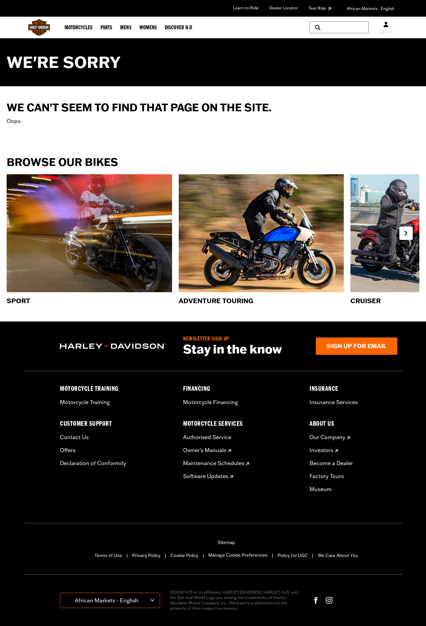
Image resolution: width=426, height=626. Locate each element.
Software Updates (205, 476)
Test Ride (317, 8)
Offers (68, 450)
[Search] (339, 27)
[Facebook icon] (316, 600)
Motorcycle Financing (210, 402)
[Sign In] (386, 27)
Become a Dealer (331, 463)
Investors (321, 450)
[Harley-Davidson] (116, 346)
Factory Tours (327, 476)
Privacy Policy (146, 555)
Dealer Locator (283, 7)
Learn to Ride (246, 7)
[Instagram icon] (329, 600)
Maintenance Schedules (213, 463)
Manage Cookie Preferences (238, 555)
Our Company (327, 437)
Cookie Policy (184, 555)
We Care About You (338, 555)
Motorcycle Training (85, 402)
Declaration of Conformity (93, 463)
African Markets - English (370, 8)
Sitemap (226, 542)
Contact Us (74, 437)
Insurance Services (334, 402)
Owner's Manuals (204, 450)
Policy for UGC (293, 555)
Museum (321, 489)
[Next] (406, 233)
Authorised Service (207, 437)
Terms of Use (108, 555)
